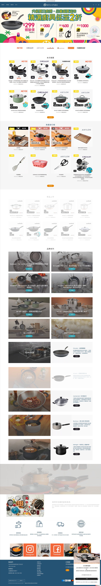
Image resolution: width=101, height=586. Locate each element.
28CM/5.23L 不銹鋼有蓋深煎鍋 (16, 212)
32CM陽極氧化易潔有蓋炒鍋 (82, 81)
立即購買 (72, 290)
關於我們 (55, 510)
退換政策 (39, 565)
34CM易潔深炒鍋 (39, 111)
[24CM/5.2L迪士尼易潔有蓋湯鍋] (40, 137)
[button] (98, 585)
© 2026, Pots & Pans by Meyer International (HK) (15, 583)
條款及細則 (39, 572)
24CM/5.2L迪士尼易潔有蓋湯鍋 (39, 148)
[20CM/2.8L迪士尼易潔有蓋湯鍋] (61, 137)
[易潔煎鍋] (50, 226)
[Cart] (98, 4)
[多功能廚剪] (61, 164)
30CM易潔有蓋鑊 (33, 235)
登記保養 (39, 567)
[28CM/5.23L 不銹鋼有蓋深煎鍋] (16, 203)
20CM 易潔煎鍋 (50, 235)
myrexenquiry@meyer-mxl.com (15, 564)
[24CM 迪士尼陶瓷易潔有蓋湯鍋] (18, 100)
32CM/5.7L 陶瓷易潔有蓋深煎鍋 (84, 235)
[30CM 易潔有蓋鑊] (33, 226)
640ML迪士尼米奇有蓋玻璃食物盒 (40, 175)
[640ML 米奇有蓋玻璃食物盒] (40, 164)
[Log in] (96, 4)
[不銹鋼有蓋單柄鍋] (85, 203)
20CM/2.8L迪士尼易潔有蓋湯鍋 (61, 148)
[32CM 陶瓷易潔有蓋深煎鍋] (85, 226)
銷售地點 (39, 569)
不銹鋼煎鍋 (50, 212)
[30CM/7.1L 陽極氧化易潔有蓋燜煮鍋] (61, 100)
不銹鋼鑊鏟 (18, 175)
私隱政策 (39, 575)
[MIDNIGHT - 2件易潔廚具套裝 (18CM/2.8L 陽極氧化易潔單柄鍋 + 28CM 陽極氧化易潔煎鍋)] (18, 70)
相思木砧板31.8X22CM (82, 148)
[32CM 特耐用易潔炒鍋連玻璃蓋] (83, 70)
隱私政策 (92, 582)
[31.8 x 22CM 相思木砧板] (83, 137)
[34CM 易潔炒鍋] (40, 100)
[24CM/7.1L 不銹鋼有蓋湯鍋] (67, 203)
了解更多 (29, 269)
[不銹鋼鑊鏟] (18, 164)
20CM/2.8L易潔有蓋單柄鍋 (67, 235)
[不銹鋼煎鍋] (50, 203)
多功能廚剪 (61, 175)
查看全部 (50, 117)
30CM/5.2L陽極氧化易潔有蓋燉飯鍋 (82, 111)
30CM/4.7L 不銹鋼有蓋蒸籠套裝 (33, 212)
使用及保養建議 (40, 574)
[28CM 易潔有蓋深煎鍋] (16, 226)
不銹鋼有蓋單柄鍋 (84, 212)
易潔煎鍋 (18, 148)
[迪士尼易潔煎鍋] (18, 137)
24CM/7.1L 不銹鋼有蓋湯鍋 (67, 212)
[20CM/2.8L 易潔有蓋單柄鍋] (67, 226)
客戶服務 (39, 570)
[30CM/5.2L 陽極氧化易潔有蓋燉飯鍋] (83, 100)
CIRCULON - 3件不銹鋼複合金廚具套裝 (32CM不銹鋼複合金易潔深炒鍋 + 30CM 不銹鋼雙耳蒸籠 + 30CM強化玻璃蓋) (40, 83)
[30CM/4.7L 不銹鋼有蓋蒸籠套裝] (33, 203)
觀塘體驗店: (10, 569)
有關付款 (39, 562)
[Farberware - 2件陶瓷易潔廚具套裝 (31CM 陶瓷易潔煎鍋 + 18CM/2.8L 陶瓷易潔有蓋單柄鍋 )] (61, 70)
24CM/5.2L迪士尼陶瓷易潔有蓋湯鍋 (18, 111)
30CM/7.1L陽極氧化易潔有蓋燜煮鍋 (61, 111)
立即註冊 (72, 336)
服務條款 (96, 582)
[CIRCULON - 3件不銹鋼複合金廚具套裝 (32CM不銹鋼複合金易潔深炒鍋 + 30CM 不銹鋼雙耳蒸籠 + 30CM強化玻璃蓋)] (40, 70)
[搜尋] (93, 4)
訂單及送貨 (39, 564)
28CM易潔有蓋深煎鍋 (16, 235)
